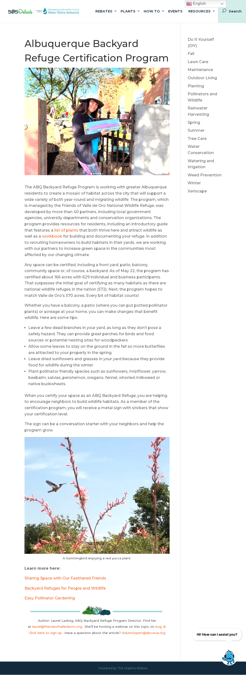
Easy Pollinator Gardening (50, 598)
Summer (196, 130)
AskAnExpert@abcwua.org (143, 633)
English (199, 3)
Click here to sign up (46, 633)
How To (152, 11)
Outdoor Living (202, 78)
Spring (194, 122)
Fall (191, 53)
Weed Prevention (204, 175)
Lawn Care (198, 62)
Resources (199, 11)
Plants (128, 11)
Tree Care (197, 138)
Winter (194, 183)
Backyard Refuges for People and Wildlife (65, 588)
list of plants (65, 230)
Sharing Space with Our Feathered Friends (65, 578)
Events (175, 11)
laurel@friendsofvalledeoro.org (57, 626)
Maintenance (200, 69)
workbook (51, 236)
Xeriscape (197, 191)
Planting (196, 86)
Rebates (103, 11)
